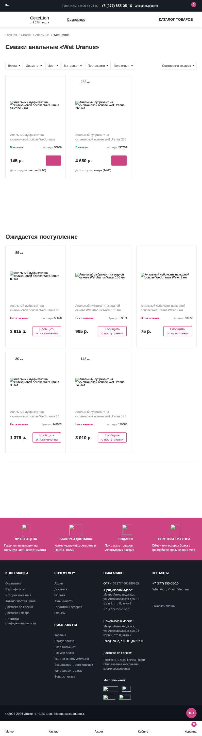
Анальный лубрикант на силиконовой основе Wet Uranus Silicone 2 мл (32, 139)
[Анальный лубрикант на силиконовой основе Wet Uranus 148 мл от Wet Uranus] (100, 382)
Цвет (51, 66)
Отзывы (60, 613)
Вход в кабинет (65, 647)
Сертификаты (15, 589)
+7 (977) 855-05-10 (116, 6)
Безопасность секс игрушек (73, 665)
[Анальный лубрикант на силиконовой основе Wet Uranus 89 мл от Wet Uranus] (35, 276)
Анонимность (63, 601)
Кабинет (144, 731)
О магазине (13, 583)
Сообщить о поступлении (47, 331)
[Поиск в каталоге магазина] (170, 6)
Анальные (42, 35)
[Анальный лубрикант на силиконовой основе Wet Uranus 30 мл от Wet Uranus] (35, 382)
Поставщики (96, 66)
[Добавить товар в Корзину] (53, 160)
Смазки (26, 35)
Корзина (191, 727)
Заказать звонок (146, 6)
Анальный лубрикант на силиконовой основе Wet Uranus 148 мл (100, 416)
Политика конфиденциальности (20, 621)
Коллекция (121, 66)
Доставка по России (19, 607)
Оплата (59, 595)
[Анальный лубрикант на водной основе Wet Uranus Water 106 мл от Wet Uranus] (100, 276)
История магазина (18, 595)
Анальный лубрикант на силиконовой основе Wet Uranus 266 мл (100, 139)
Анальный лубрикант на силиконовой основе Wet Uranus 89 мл (34, 310)
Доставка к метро (17, 613)
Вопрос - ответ (64, 676)
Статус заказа (64, 641)
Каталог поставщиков (20, 601)
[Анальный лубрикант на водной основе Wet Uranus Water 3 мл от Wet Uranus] (166, 276)
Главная (11, 35)
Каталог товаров (176, 19)
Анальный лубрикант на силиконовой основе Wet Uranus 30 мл (34, 416)
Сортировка (176, 66)
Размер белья (64, 653)
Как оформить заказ (68, 670)
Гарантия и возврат (68, 607)
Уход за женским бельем (71, 659)
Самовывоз (76, 19)
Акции (99, 731)
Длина (12, 66)
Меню (9, 731)
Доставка (60, 589)
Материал (71, 66)
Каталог (54, 731)
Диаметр (32, 66)
